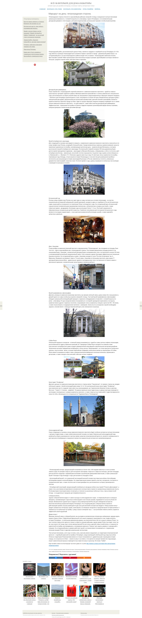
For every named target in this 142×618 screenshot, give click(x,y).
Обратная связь (84, 613)
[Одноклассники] (84, 558)
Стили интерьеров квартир (80, 549)
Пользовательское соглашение (62, 613)
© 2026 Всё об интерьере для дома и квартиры (32, 613)
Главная (42, 8)
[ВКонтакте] (56, 558)
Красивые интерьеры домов (59, 549)
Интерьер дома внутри (84, 551)
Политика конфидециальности (58, 615)
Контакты (53, 613)
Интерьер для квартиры (72, 8)
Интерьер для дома (54, 8)
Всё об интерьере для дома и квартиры (71, 3)
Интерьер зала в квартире (91, 549)
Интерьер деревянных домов (103, 549)
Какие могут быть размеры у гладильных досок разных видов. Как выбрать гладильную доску (34, 54)
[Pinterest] (70, 558)
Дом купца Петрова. (30, 49)
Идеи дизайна (88, 8)
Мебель (97, 8)
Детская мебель (75, 551)
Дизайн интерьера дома (56, 551)
